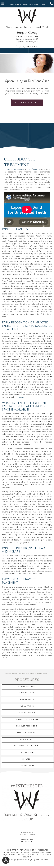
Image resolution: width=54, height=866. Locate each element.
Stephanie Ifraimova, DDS (27, 41)
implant (21, 397)
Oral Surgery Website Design (19, 859)
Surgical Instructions (41, 852)
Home (9, 850)
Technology (25, 852)
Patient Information (20, 850)
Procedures (43, 850)
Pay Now (40, 855)
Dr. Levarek (19, 169)
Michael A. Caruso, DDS (27, 36)
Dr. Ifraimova (34, 169)
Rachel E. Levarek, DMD (27, 39)
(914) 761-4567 (28, 839)
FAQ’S (5, 855)
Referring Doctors (17, 855)
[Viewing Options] (6, 860)
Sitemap (48, 855)
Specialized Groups (11, 852)
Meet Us (33, 850)
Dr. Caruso (8, 169)
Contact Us (30, 855)
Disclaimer (27, 857)
